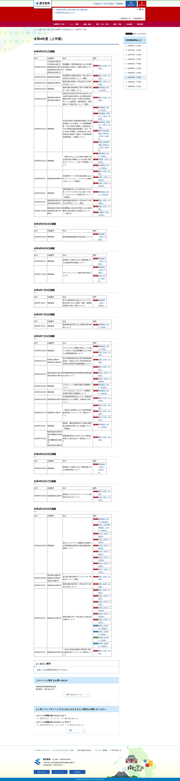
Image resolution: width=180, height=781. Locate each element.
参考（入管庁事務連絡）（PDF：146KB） (104, 527)
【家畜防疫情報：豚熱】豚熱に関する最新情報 (71, 9)
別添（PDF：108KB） (104, 353)
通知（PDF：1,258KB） (104, 202)
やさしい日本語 (108, 3)
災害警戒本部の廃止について (65, 12)
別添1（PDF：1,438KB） (104, 178)
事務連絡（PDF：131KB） (103, 426)
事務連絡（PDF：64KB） (102, 236)
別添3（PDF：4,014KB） (104, 609)
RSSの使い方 (116, 750)
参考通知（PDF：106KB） (103, 166)
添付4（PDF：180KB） (104, 553)
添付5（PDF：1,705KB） (104, 559)
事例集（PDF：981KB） (104, 161)
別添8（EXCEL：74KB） (103, 639)
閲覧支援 (119, 3)
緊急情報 (142, 5)
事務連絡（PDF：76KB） (103, 155)
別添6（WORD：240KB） (103, 627)
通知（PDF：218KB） (104, 591)
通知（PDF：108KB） (104, 585)
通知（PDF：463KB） (104, 578)
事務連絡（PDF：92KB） (103, 89)
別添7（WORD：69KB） (103, 633)
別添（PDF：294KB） (104, 412)
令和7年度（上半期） (135, 54)
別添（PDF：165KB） (104, 498)
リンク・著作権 (102, 750)
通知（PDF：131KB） (104, 77)
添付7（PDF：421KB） (104, 570)
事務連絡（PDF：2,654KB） (101, 468)
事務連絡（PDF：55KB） (103, 109)
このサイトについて (42, 750)
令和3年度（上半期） (135, 86)
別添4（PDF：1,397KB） (104, 615)
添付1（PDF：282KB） (104, 535)
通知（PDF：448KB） (104, 361)
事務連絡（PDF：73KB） (103, 347)
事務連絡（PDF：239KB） (103, 392)
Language (97, 3)
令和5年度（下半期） (135, 64)
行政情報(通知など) (68, 29)
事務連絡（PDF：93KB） (102, 261)
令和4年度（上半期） (135, 77)
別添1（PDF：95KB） (104, 374)
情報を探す (131, 5)
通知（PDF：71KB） (104, 368)
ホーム (36, 29)
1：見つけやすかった (46, 725)
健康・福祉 (42, 29)
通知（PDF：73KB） (104, 652)
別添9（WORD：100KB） (103, 645)
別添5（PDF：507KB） (104, 621)
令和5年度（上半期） (135, 68)
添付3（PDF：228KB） (104, 547)
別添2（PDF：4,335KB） (104, 184)
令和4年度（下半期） (135, 73)
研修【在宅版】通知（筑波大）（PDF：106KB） (104, 135)
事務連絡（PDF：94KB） (103, 326)
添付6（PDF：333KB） (104, 564)
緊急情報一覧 (125, 18)
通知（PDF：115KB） (104, 83)
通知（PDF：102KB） (104, 67)
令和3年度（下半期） (135, 82)
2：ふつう (55, 718)
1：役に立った (43, 718)
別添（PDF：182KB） (102, 278)
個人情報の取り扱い (85, 750)
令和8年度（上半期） (135, 45)
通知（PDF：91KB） (104, 172)
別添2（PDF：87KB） (104, 603)
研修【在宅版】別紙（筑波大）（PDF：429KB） (104, 146)
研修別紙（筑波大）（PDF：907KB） (104, 125)
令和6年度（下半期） (135, 59)
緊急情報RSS (138, 18)
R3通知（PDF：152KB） (104, 213)
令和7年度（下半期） (135, 50)
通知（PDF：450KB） (104, 99)
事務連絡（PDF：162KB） (103, 386)
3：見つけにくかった (75, 725)
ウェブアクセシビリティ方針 (64, 750)
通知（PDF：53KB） (104, 492)
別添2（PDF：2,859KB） (104, 380)
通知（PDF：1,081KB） (104, 399)
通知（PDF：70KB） (104, 208)
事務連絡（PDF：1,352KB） (103, 193)
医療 (48, 29)
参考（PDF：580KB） (104, 418)
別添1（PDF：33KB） (104, 597)
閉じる (141, 9)
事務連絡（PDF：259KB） (101, 303)
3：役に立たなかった (70, 718)
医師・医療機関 (56, 29)
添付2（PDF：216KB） (104, 541)
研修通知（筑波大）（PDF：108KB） (104, 116)
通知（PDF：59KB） (104, 406)
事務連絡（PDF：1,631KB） (103, 520)
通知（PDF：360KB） (104, 438)
